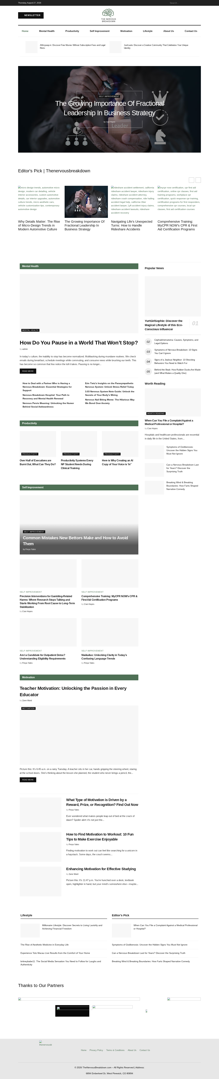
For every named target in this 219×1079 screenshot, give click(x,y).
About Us (168, 31)
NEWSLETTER (32, 15)
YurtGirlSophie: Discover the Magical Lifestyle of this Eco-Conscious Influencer (164, 325)
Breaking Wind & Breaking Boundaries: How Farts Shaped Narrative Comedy (182, 485)
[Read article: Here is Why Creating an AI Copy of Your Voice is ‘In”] (120, 444)
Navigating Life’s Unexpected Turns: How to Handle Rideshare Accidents (131, 225)
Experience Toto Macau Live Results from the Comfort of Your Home (55, 953)
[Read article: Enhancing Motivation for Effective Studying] (40, 881)
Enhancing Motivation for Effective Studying (101, 869)
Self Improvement (100, 31)
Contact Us (191, 31)
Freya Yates (30, 549)
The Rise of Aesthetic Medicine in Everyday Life (45, 944)
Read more (29, 370)
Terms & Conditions (115, 1050)
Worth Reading (156, 413)
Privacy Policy (96, 1050)
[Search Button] (199, 3)
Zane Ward (27, 700)
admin (25, 349)
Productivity (72, 31)
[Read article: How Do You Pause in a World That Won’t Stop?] (79, 303)
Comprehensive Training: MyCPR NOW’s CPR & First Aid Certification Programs (177, 225)
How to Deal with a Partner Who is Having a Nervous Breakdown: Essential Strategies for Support (47, 387)
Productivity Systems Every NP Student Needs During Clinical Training (77, 464)
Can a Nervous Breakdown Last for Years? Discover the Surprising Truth (182, 468)
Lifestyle (147, 31)
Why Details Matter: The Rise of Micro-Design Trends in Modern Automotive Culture (39, 225)
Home (25, 31)
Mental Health (47, 31)
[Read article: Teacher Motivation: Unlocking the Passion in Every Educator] (79, 735)
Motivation (126, 31)
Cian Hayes (110, 122)
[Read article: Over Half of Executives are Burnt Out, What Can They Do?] (38, 444)
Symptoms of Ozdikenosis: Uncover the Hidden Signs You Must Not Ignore (181, 450)
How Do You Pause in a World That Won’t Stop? (79, 343)
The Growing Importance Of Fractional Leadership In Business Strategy (85, 225)
